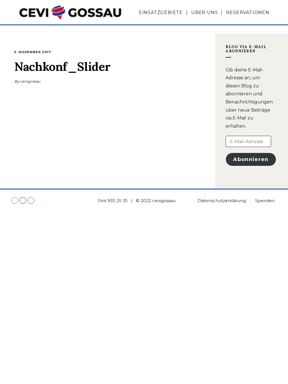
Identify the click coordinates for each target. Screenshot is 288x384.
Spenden (265, 200)
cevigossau (30, 81)
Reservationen (247, 12)
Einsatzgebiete (161, 12)
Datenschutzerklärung (221, 200)
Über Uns (204, 12)
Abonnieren (251, 159)
